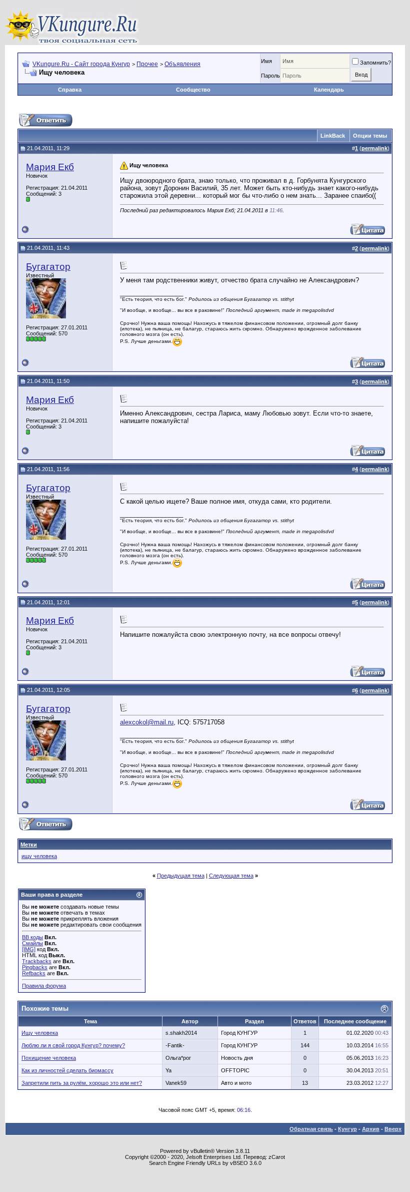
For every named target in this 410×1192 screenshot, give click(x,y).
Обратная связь (311, 1129)
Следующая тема (231, 876)
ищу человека (39, 856)
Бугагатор (48, 266)
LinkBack (332, 136)
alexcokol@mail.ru (147, 722)
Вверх (393, 1129)
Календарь (329, 90)
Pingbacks (35, 967)
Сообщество (193, 90)
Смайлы (32, 943)
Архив (371, 1129)
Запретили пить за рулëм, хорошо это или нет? (82, 1083)
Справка (70, 90)
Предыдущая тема (180, 876)
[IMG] (29, 949)
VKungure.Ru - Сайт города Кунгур (81, 64)
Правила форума (44, 986)
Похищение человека (49, 1058)
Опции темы (370, 136)
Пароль (270, 76)
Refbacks (34, 973)
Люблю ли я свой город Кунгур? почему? (73, 1045)
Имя (266, 61)
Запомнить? (375, 63)
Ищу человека (40, 1033)
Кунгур (347, 1129)
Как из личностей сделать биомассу (68, 1070)
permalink (375, 148)
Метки (28, 845)
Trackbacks (37, 961)
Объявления (182, 64)
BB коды (32, 937)
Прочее (147, 64)
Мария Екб (50, 167)
